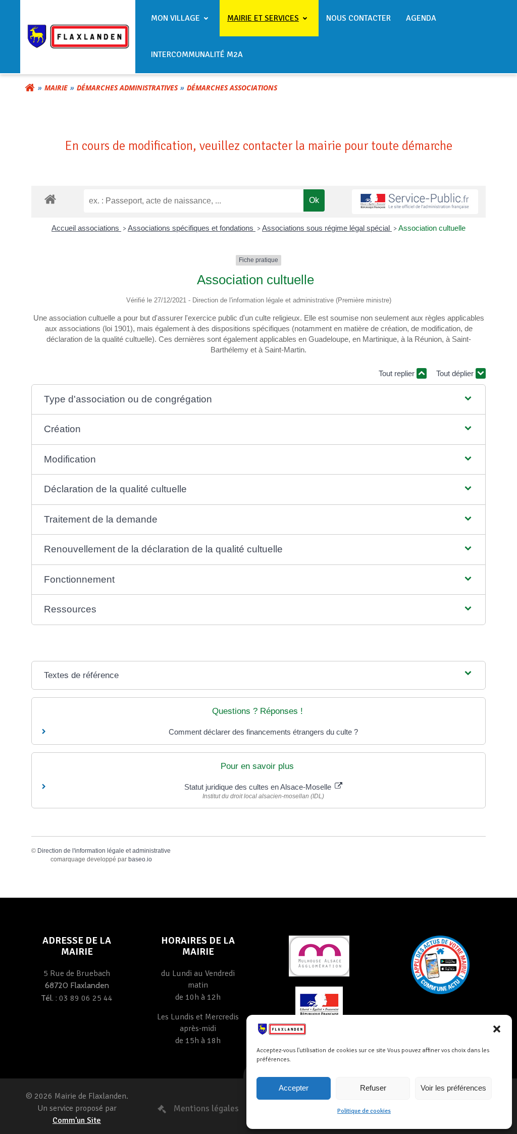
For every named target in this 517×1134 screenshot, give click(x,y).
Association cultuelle (432, 228)
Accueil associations (86, 228)
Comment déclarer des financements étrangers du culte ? (263, 732)
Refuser (373, 1088)
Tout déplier (456, 373)
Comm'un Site (77, 1120)
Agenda (421, 18)
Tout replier (398, 373)
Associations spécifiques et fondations (191, 228)
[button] (497, 1029)
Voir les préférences (453, 1088)
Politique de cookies (364, 1111)
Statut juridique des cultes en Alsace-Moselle (258, 787)
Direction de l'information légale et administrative (104, 850)
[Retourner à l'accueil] (29, 87)
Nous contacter (358, 18)
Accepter (293, 1088)
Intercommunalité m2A (197, 54)
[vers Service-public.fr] (415, 201)
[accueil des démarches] (50, 198)
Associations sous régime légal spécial (327, 228)
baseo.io (140, 859)
